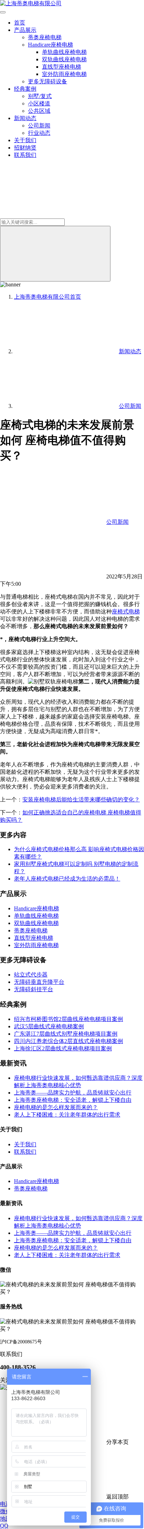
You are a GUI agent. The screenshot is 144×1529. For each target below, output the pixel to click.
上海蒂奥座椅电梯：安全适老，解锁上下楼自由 (72, 1100)
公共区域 (39, 111)
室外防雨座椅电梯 (64, 74)
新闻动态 (25, 118)
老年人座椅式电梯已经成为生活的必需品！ (67, 879)
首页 (19, 23)
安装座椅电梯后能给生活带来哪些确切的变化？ (81, 799)
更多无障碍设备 (47, 81)
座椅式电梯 (126, 611)
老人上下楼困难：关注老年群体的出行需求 (67, 1115)
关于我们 (25, 140)
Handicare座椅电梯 (50, 45)
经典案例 (25, 89)
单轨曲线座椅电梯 (64, 52)
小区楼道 (39, 103)
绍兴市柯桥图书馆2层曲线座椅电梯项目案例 (68, 1019)
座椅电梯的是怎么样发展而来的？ (56, 1107)
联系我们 (25, 155)
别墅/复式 (40, 96)
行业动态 (39, 133)
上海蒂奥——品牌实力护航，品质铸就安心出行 (72, 1093)
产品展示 (25, 30)
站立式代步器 (31, 975)
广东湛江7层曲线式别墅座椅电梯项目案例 (65, 1034)
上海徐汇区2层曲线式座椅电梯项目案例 (63, 1048)
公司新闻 (39, 125)
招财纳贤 (25, 148)
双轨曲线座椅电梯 (64, 59)
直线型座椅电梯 (61, 67)
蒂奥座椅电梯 (45, 37)
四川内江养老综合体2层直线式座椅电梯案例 (68, 1041)
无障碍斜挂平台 (33, 989)
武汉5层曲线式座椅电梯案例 (49, 1026)
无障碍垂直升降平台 (39, 982)
